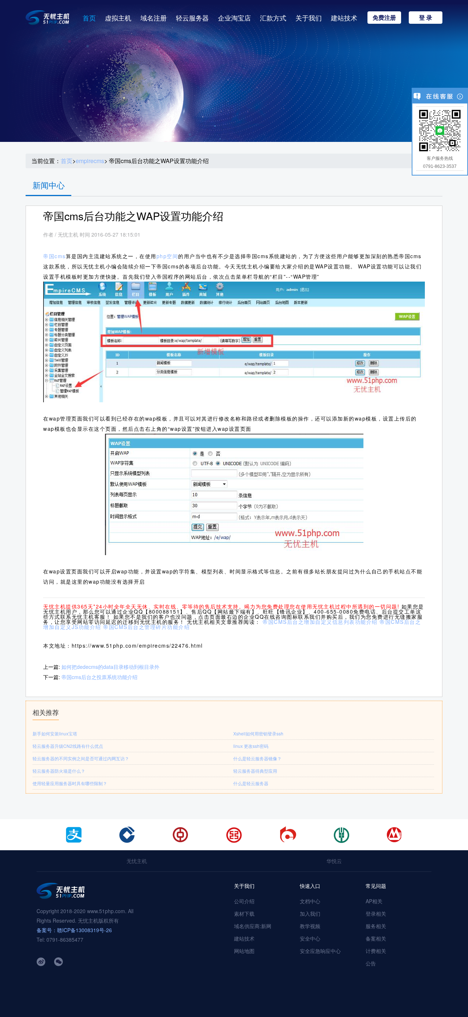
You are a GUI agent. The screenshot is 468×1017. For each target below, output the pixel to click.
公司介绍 (244, 901)
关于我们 (308, 17)
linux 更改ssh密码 (250, 746)
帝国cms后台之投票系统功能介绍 (99, 677)
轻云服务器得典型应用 (255, 771)
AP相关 (374, 901)
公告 (371, 963)
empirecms (90, 161)
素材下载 (244, 913)
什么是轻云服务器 (250, 783)
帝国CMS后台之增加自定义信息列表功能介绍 (320, 621)
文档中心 (310, 901)
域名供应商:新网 (252, 926)
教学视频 (310, 926)
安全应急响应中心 (320, 950)
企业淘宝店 (234, 17)
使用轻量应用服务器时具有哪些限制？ (70, 783)
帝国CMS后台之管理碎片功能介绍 (146, 626)
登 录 (425, 17)
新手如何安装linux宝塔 (55, 733)
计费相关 (376, 950)
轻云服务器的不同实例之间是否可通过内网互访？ (81, 758)
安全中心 (310, 938)
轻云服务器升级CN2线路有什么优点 (68, 746)
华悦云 (334, 860)
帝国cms (54, 256)
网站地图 (244, 950)
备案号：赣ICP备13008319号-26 (74, 930)
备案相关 (376, 938)
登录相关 (376, 913)
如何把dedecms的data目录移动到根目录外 (110, 666)
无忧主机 (137, 860)
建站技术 (344, 17)
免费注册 (384, 17)
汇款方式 (273, 17)
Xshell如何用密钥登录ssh (258, 733)
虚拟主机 (118, 17)
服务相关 (376, 926)
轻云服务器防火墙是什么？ (59, 771)
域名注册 (153, 17)
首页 (89, 17)
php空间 (167, 256)
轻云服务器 (192, 17)
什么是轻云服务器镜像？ (257, 758)
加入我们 (310, 913)
